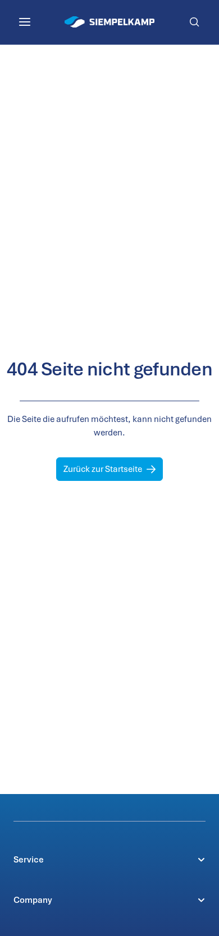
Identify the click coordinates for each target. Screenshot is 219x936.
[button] (109, 859)
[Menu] (24, 22)
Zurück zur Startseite (102, 469)
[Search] (194, 22)
